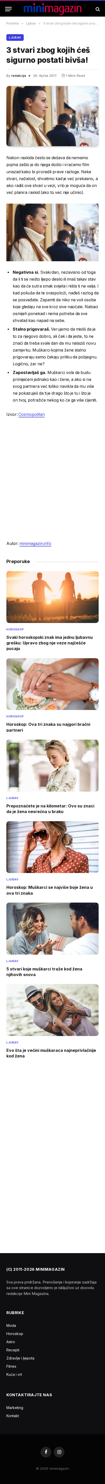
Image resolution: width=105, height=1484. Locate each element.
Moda (11, 1325)
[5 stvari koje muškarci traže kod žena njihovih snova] (52, 929)
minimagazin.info (35, 543)
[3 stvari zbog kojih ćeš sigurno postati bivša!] (52, 116)
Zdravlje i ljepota (20, 1358)
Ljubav (15, 37)
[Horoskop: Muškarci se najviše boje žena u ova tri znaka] (52, 847)
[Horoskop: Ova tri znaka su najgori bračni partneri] (52, 684)
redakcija (18, 75)
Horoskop (14, 1333)
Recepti (12, 1350)
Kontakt (12, 1416)
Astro (10, 1342)
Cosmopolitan (31, 414)
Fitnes (11, 1366)
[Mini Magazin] (53, 9)
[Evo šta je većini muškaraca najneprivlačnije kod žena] (52, 1010)
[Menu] (8, 9)
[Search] (97, 9)
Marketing (14, 1407)
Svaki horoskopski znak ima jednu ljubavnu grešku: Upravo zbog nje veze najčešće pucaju (49, 643)
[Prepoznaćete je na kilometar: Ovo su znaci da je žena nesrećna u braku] (52, 766)
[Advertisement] (52, 479)
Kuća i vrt (14, 1374)
